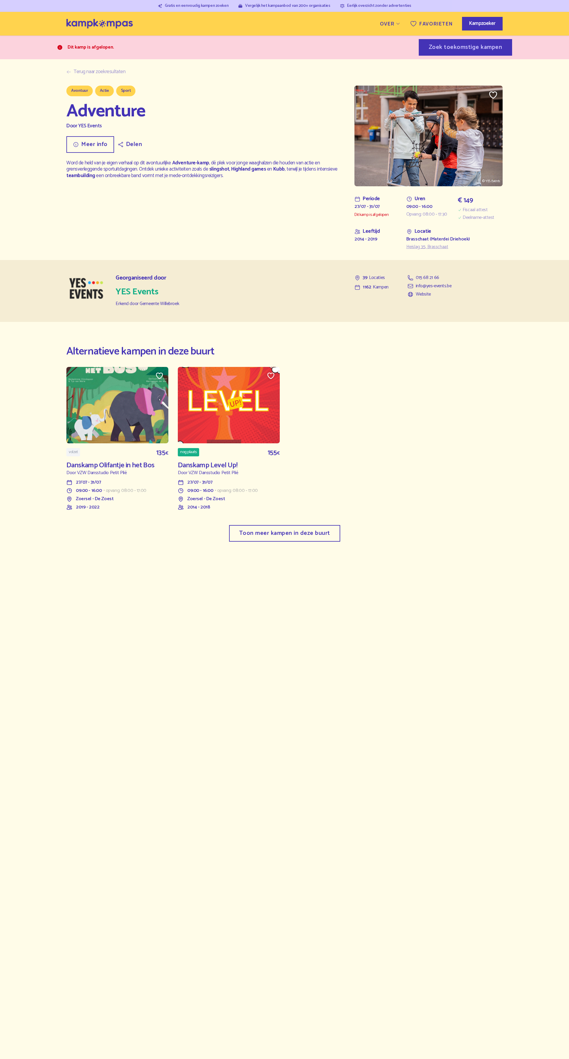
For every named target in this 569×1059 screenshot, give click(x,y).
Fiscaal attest (475, 210)
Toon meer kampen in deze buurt (284, 533)
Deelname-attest (478, 217)
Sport (126, 90)
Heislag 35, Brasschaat (427, 247)
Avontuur (79, 90)
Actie (104, 90)
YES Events (90, 126)
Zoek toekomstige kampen (465, 47)
